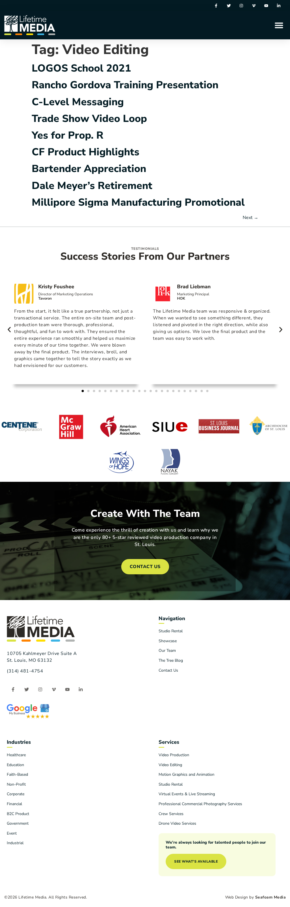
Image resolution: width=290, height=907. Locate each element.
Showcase (168, 641)
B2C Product (18, 813)
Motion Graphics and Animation (186, 774)
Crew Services (171, 813)
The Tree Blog (171, 660)
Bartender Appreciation (89, 169)
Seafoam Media (270, 897)
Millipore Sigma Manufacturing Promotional (138, 202)
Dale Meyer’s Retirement (92, 186)
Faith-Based (17, 774)
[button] (279, 25)
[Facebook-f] (216, 5)
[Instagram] (241, 5)
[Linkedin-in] (278, 5)
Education (15, 765)
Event (12, 833)
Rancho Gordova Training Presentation (125, 85)
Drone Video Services (177, 823)
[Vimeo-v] (253, 5)
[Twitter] (228, 5)
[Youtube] (266, 5)
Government (18, 823)
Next (250, 217)
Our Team (167, 650)
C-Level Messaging (78, 102)
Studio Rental (171, 631)
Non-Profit (16, 784)
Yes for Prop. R (67, 135)
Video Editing (170, 765)
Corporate (15, 794)
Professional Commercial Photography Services (200, 804)
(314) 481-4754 (25, 671)
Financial (14, 804)
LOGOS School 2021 (81, 68)
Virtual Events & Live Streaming (187, 794)
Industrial (15, 843)
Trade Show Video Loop (89, 119)
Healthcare (16, 755)
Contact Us (168, 670)
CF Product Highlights (85, 152)
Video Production (174, 755)
